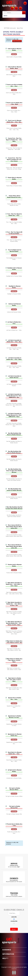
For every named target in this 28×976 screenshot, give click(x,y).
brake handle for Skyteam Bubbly (14, 57)
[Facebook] (13, 973)
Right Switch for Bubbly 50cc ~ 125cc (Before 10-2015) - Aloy (14, 649)
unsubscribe (14, 921)
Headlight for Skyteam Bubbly (14, 294)
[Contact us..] (20, 7)
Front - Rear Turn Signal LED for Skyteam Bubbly (14, 240)
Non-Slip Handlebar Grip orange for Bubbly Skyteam (14, 497)
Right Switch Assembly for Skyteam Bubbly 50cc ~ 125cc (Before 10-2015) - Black (14, 632)
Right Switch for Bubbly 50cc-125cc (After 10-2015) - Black (14, 688)
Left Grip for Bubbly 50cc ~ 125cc (14, 330)
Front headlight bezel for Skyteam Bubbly (14, 258)
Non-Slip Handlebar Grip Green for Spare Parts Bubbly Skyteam (14, 479)
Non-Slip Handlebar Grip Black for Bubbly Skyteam (14, 442)
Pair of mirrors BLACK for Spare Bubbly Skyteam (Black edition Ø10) (14, 535)
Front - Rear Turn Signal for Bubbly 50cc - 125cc (14, 222)
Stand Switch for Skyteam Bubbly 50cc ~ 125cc (14, 760)
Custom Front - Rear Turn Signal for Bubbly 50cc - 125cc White (14, 148)
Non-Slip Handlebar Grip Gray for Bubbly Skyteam (14, 459)
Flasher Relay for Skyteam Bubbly (14, 185)
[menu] (25, 3)
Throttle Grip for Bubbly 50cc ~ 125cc (14, 832)
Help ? (18, 867)
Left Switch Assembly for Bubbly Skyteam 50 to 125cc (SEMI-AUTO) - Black (14, 424)
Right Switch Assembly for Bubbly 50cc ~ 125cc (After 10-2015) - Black (14, 593)
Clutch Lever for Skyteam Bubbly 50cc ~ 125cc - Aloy (14, 129)
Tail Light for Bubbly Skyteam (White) (14, 796)
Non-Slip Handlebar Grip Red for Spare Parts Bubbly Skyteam (14, 515)
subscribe (14, 917)
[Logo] (10, 3)
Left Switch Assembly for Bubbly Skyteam (14, 384)
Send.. (14, 929)
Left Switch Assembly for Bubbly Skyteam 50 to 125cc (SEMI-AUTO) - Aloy (14, 405)
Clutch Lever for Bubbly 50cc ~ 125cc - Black (14, 111)
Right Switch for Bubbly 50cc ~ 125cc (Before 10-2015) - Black (14, 668)
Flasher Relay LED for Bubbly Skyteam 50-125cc (14, 204)
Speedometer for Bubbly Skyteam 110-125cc (14, 724)
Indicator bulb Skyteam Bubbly (14, 312)
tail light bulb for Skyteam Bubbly (14, 778)
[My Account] (16, 7)
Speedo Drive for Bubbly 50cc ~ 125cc (14, 706)
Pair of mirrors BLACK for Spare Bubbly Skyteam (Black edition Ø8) (14, 555)
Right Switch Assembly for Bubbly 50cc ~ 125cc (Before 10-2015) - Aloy (14, 613)
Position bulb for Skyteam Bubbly (14, 572)
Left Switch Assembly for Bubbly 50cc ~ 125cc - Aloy (14, 348)
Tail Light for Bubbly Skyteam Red (14, 814)
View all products (17, 41)
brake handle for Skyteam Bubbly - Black (14, 75)
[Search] (24, 12)
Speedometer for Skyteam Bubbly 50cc (14, 743)
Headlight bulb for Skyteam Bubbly (14, 276)
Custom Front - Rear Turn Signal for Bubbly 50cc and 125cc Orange (14, 168)
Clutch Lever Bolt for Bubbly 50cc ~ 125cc (14, 93)
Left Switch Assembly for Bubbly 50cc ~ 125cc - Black (14, 366)
